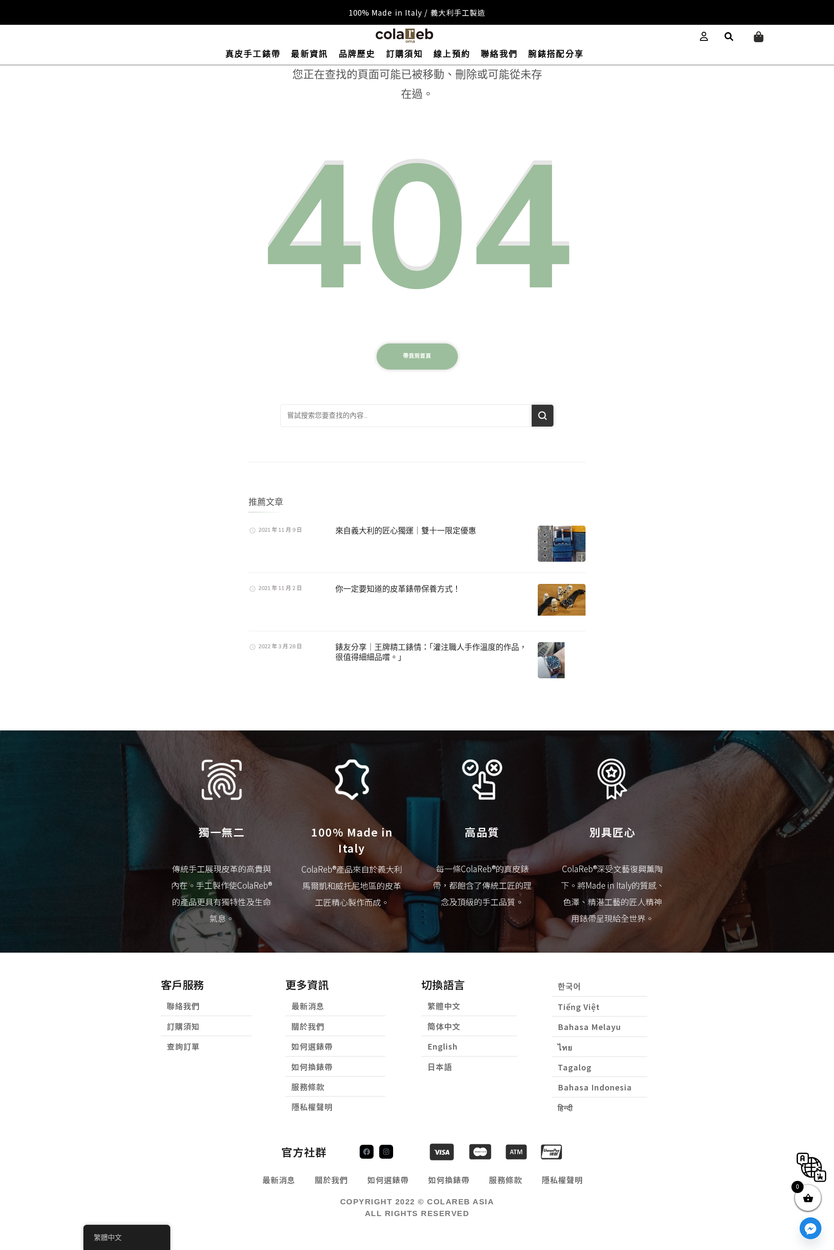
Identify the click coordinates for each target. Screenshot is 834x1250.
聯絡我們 (499, 54)
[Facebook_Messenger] (810, 1228)
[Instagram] (386, 1152)
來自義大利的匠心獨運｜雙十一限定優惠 (405, 531)
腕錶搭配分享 (556, 54)
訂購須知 (404, 54)
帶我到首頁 (417, 356)
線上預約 (452, 54)
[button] (729, 37)
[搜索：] (406, 416)
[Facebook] (367, 1152)
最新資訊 (309, 54)
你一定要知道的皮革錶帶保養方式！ (397, 589)
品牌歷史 (357, 54)
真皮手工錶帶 (253, 54)
